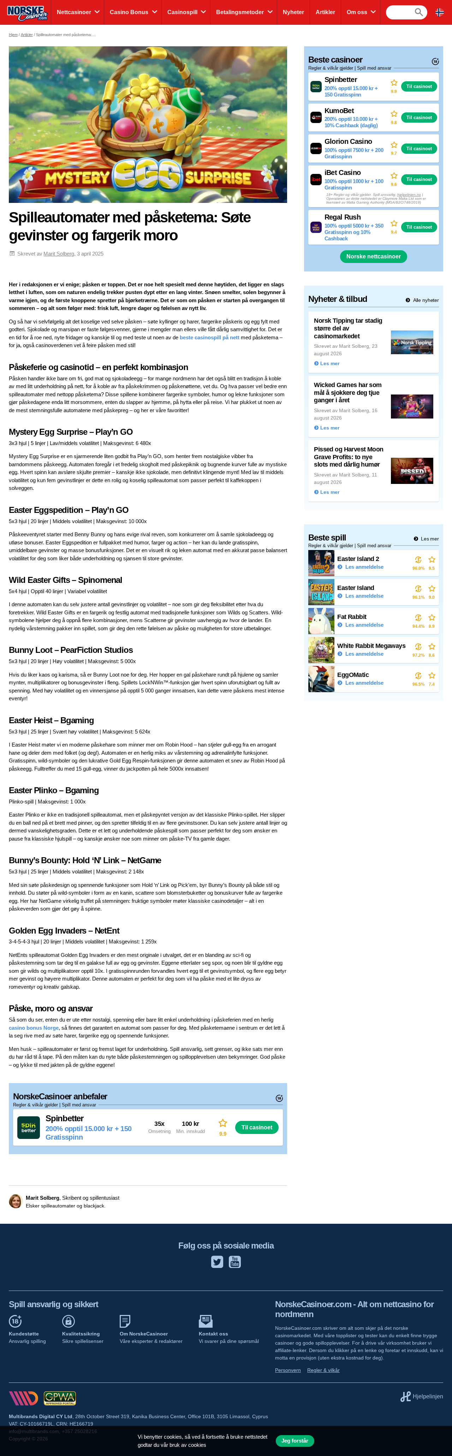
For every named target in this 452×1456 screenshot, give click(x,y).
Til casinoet (257, 1127)
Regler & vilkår (323, 1370)
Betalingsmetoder (240, 12)
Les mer (429, 539)
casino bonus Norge (34, 1028)
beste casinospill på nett (209, 337)
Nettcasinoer (74, 12)
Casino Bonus (129, 12)
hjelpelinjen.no (409, 195)
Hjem (13, 35)
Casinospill (182, 12)
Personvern (288, 1370)
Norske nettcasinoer (373, 256)
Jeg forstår (294, 1441)
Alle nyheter (425, 300)
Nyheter (293, 12)
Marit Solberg (58, 254)
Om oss (357, 12)
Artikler (325, 12)
